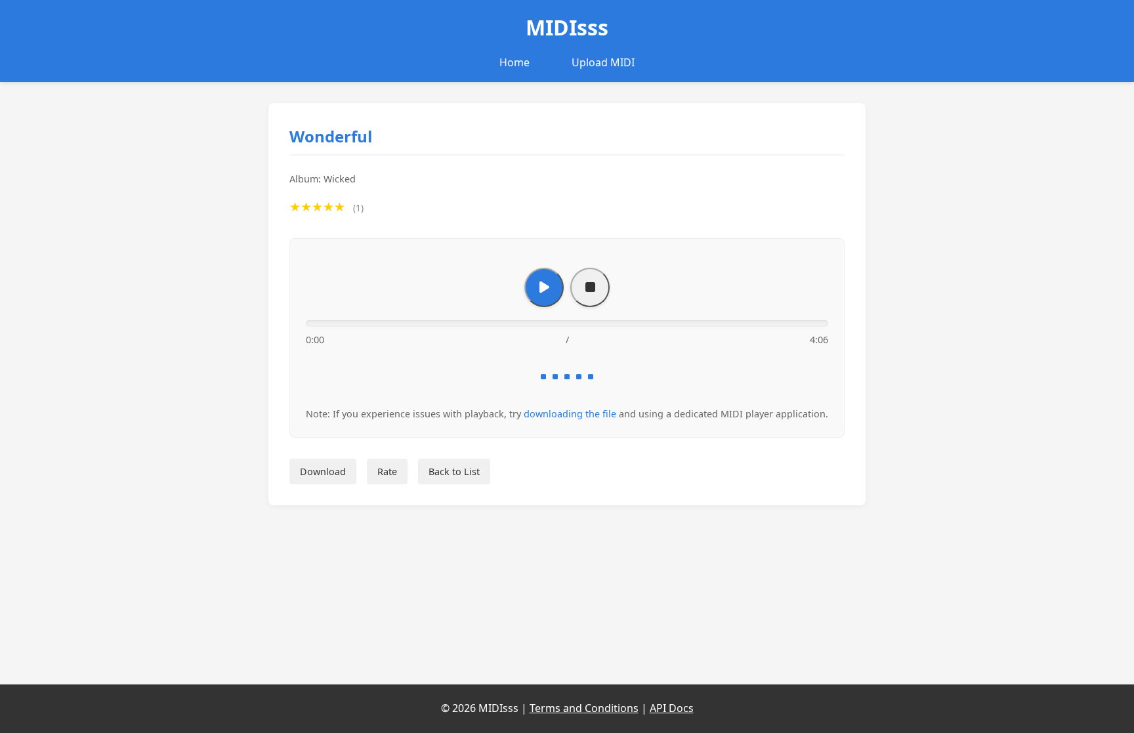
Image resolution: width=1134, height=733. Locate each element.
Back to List (454, 471)
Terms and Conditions (584, 708)
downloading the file (570, 414)
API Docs (672, 708)
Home (514, 62)
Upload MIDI (603, 62)
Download (323, 471)
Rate (387, 471)
